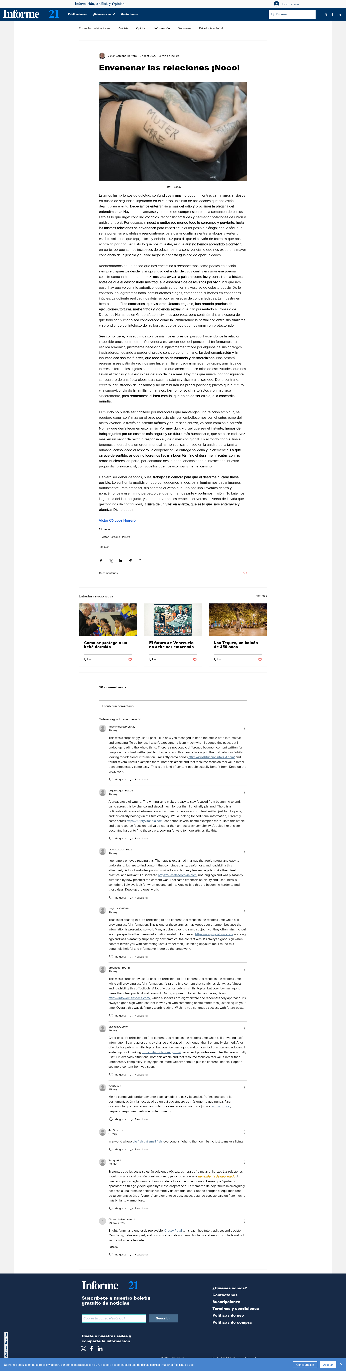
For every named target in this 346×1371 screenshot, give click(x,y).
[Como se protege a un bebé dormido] (108, 619)
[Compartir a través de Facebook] (101, 561)
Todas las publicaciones (94, 28)
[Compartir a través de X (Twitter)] (111, 561)
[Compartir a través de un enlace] (130, 561)
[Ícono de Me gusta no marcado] (111, 779)
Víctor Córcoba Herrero (116, 536)
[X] (325, 14)
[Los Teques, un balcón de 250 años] (238, 619)
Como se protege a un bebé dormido (105, 645)
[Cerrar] (341, 1364)
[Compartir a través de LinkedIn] (120, 561)
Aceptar (328, 1365)
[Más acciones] (244, 55)
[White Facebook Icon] (91, 1348)
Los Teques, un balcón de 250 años (236, 645)
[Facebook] (332, 14)
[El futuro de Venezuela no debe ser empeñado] (173, 619)
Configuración (305, 1365)
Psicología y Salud (211, 28)
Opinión (141, 28)
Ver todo (261, 595)
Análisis (123, 28)
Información (162, 28)
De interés (184, 28)
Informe (21, 13)
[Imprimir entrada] (140, 561)
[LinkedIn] (339, 14)
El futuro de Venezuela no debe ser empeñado (171, 645)
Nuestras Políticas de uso (177, 1365)
